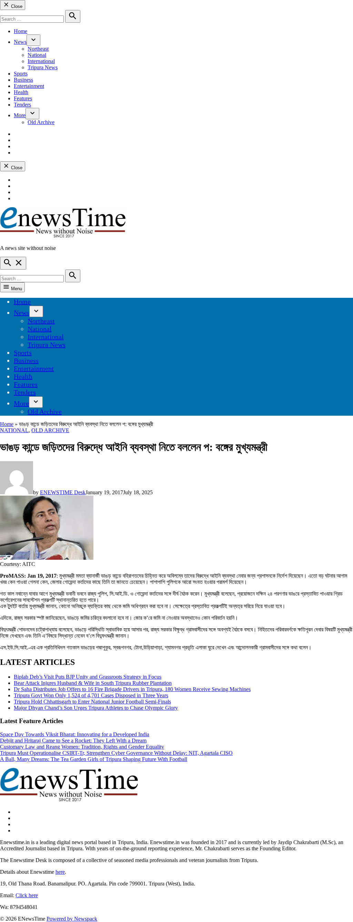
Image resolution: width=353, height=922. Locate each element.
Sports (21, 74)
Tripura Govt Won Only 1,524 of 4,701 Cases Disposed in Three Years (91, 695)
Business (23, 80)
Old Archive (41, 122)
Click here (27, 895)
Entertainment (29, 86)
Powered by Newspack (72, 919)
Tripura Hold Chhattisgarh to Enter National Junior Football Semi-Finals (92, 702)
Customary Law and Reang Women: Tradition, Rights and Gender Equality (82, 747)
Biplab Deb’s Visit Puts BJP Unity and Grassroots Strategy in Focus (87, 677)
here (60, 872)
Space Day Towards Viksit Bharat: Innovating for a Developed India (74, 734)
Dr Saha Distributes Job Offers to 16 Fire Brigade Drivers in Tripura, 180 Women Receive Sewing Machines (132, 689)
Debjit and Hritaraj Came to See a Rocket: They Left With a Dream (73, 740)
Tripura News (43, 67)
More (20, 115)
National (37, 55)
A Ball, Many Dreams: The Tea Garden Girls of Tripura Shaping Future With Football (93, 759)
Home (20, 31)
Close (16, 6)
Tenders (22, 105)
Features (23, 98)
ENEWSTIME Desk (62, 492)
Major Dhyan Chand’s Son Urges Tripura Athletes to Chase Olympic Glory (96, 708)
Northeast (38, 49)
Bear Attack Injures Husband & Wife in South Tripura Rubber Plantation (93, 683)
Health (21, 92)
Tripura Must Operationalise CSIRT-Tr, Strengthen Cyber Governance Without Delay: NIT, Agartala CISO (116, 753)
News (20, 42)
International (41, 61)
